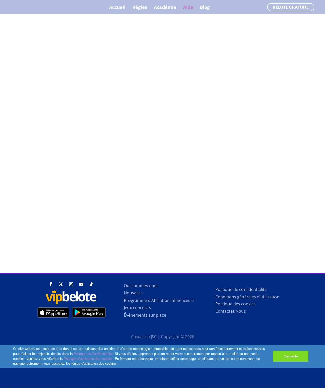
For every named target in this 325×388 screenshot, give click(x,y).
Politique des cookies (235, 304)
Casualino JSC (144, 336)
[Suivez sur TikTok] (91, 284)
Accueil (117, 7)
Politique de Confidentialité (93, 354)
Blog (205, 7)
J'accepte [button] (291, 356)
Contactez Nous (230, 311)
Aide (188, 7)
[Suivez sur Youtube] (81, 284)
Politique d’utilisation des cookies (88, 359)
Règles (139, 7)
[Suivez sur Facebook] (51, 284)
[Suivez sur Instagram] (71, 284)
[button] (119, 364)
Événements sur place (145, 315)
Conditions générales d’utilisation (247, 297)
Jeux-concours (137, 307)
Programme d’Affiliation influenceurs (159, 300)
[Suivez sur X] (61, 284)
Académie (165, 7)
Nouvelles (133, 293)
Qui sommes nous (141, 285)
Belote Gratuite (291, 7)
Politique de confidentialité (241, 289)
